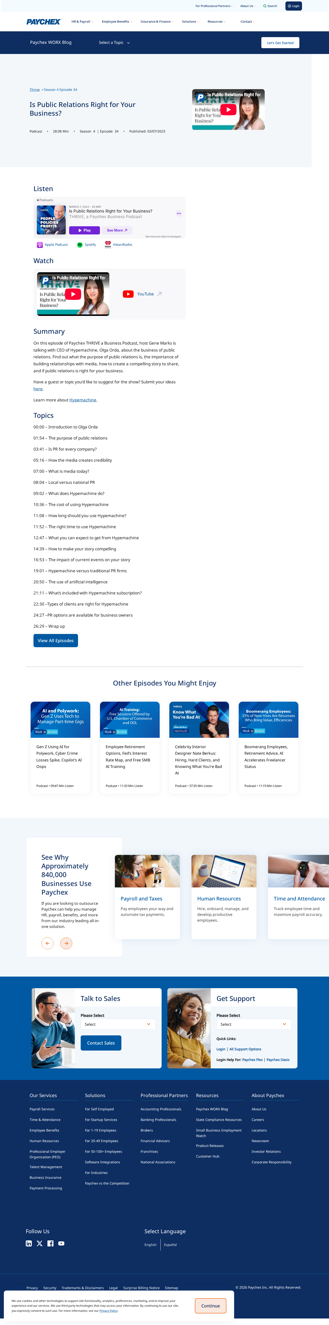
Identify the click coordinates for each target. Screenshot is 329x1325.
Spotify (90, 244)
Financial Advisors (155, 1141)
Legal (113, 1287)
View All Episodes (56, 640)
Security (49, 1287)
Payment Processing (46, 1188)
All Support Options (245, 1049)
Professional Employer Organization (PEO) (48, 1154)
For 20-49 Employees (101, 1141)
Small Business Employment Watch (219, 1133)
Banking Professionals (158, 1119)
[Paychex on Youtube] (61, 1243)
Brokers (147, 1130)
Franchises (149, 1151)
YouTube (145, 294)
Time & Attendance (45, 1119)
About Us (246, 6)
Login (221, 1049)
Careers (258, 1119)
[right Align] (66, 943)
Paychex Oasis (278, 1059)
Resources (215, 21)
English (151, 1244)
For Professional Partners (213, 6)
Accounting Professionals (161, 1109)
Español (170, 1244)
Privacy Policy (108, 1311)
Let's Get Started (280, 42)
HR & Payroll (81, 21)
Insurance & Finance (156, 21)
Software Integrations (102, 1162)
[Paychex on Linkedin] (29, 1243)
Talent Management (46, 1167)
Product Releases (210, 1145)
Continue (210, 1306)
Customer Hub (207, 1156)
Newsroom (260, 1141)
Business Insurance (45, 1177)
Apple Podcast (56, 244)
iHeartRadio (122, 244)
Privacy (32, 1287)
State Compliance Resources (219, 1119)
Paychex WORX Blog (51, 42)
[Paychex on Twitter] (40, 1243)
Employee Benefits (115, 21)
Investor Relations (266, 1151)
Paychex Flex (252, 1059)
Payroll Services (42, 1109)
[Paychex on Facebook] (50, 1243)
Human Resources (44, 1141)
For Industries (96, 1172)
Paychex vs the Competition (107, 1183)
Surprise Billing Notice (141, 1287)
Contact (246, 21)
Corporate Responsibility (271, 1162)
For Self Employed (99, 1109)
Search (272, 6)
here (38, 389)
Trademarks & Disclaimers (83, 1287)
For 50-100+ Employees (103, 1151)
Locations (259, 1130)
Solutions (189, 21)
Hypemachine (82, 400)
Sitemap (171, 1287)
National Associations (158, 1162)
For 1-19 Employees (100, 1130)
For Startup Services (101, 1119)
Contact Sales (101, 1043)
